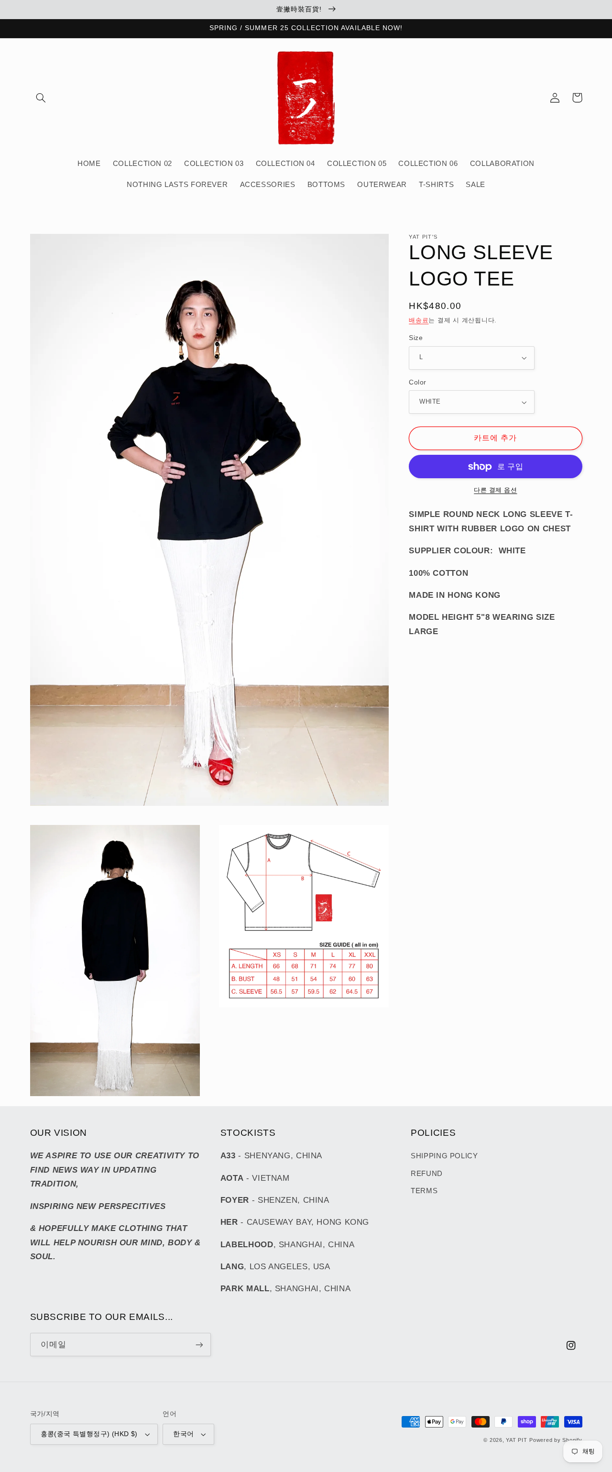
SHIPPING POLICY (444, 1156)
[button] (41, 98)
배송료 (418, 320)
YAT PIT (516, 1440)
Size (416, 337)
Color (417, 382)
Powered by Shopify (555, 1440)
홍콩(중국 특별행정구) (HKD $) (89, 1434)
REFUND (427, 1173)
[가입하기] (199, 1344)
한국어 (183, 1434)
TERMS (424, 1191)
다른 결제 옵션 (495, 490)
